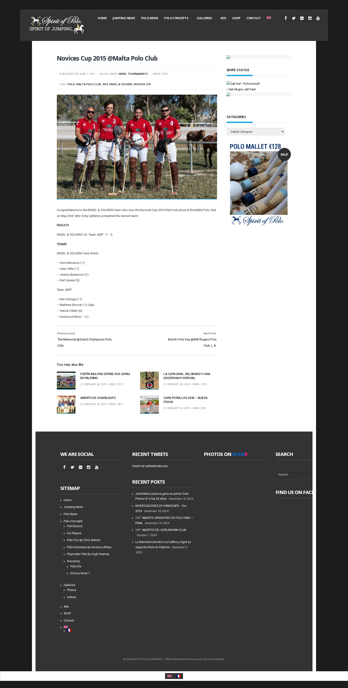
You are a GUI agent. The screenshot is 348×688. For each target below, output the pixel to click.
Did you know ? (79, 573)
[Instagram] (310, 18)
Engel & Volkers (121, 84)
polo (71, 84)
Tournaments (138, 73)
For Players (74, 533)
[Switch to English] (169, 676)
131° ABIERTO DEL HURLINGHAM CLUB (160, 530)
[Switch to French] (94, 630)
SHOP (236, 18)
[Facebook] (286, 18)
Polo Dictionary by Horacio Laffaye (89, 547)
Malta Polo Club (88, 84)
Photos (71, 590)
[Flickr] (302, 18)
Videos (71, 597)
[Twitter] (294, 18)
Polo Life (75, 566)
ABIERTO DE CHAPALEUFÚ (98, 398)
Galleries (204, 18)
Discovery (73, 561)
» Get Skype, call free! (241, 89)
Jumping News (124, 18)
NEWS (122, 73)
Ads (223, 18)
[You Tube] (318, 18)
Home (102, 18)
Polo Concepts (176, 18)
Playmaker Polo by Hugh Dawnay (88, 554)
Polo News (149, 18)
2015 (105, 84)
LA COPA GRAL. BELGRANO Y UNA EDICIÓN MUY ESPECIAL (187, 376)
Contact (253, 18)
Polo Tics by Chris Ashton (83, 540)
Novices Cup (142, 84)
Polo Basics (75, 526)
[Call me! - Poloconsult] (243, 83)
